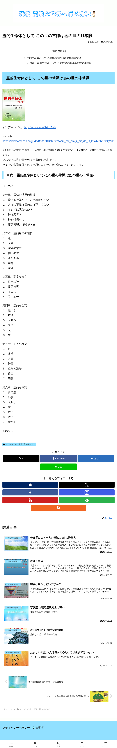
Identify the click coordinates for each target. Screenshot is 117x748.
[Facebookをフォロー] (30, 492)
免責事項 (38, 727)
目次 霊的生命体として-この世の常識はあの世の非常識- (61, 62)
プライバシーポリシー (16, 727)
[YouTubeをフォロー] (30, 500)
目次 (54, 51)
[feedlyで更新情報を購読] (87, 500)
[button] (108, 525)
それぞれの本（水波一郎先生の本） (20, 444)
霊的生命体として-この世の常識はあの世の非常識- (54, 58)
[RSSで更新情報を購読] (58, 508)
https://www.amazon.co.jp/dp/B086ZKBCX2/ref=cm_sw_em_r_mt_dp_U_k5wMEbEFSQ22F (58, 141)
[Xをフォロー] (87, 485)
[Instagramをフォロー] (87, 492)
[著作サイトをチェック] (30, 485)
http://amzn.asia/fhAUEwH (40, 127)
